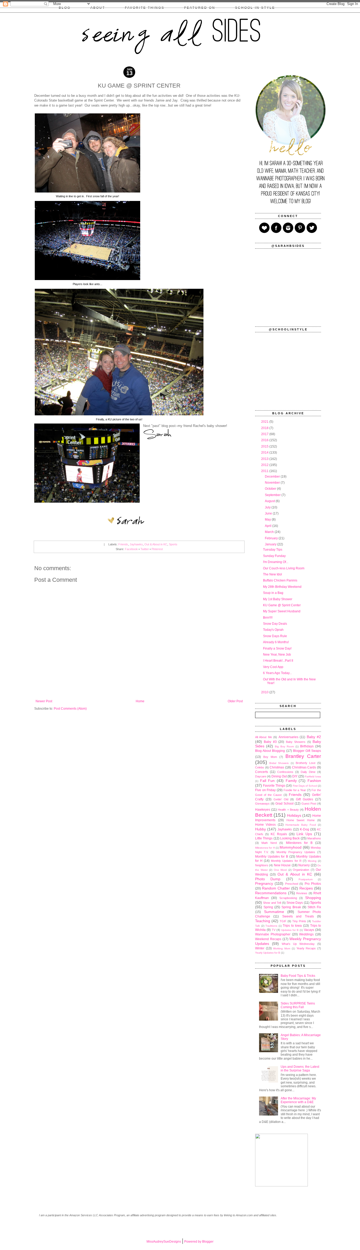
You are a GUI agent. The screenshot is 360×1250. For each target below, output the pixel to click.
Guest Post (308, 803)
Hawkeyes (262, 809)
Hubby (260, 829)
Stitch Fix (314, 907)
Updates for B (290, 930)
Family (291, 780)
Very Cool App (273, 667)
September (273, 495)
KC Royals (279, 834)
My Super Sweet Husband (281, 611)
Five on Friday (265, 790)
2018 (265, 428)
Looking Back (290, 838)
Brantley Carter (303, 756)
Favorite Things (274, 785)
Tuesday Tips (272, 549)
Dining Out (279, 776)
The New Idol (272, 574)
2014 (265, 452)
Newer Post (44, 701)
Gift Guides (304, 799)
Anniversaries (288, 737)
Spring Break (291, 907)
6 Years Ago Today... (277, 673)
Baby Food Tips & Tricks (298, 976)
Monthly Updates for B (271, 856)
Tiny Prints (299, 921)
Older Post (235, 701)
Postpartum (306, 879)
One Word (280, 869)
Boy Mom (270, 756)
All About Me (263, 737)
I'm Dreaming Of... (275, 562)
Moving (312, 860)
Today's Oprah (273, 630)
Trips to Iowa (292, 925)
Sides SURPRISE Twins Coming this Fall (298, 1005)
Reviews (301, 893)
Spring (268, 907)
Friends (123, 544)
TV (273, 929)
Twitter (144, 549)
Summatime (274, 912)
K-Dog (304, 829)
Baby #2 (314, 737)
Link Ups (304, 834)
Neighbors (261, 865)
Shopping (313, 898)
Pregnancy (264, 883)
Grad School (284, 803)
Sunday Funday (274, 556)
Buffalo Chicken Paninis (280, 580)
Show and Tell (272, 902)
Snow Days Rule (275, 636)
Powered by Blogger (198, 1241)
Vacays (309, 930)
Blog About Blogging (270, 751)
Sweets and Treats (298, 916)
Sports (173, 544)
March (270, 532)
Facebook (131, 549)
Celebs (259, 767)
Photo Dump (267, 879)
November (273, 482)
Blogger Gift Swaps (307, 751)
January (271, 544)
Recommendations (270, 893)
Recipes (306, 888)
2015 (265, 446)
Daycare (260, 776)
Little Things (264, 838)
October (271, 489)
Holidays (294, 815)
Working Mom (281, 948)
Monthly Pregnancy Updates (295, 852)
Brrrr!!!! (268, 617)
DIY (295, 776)
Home (140, 701)
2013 (265, 459)
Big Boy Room (284, 746)
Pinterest (157, 549)
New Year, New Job (277, 654)
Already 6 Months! (276, 642)
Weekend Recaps (268, 939)
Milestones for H (265, 847)
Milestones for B (299, 843)
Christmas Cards (304, 767)
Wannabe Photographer (272, 934)
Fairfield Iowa (313, 776)
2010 (265, 692)
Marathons (314, 838)
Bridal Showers (279, 763)
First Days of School (305, 785)
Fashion (314, 780)
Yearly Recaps (306, 948)
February (272, 538)
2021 (265, 422)
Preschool (291, 883)
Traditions (271, 925)
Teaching (262, 921)
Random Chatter (276, 888)
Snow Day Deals (275, 624)
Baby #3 (270, 742)
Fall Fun (267, 780)
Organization (301, 869)
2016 (265, 440)
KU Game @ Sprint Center (282, 605)
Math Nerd (269, 842)
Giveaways (262, 803)
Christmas (277, 767)
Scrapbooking (288, 898)
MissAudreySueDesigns (164, 1241)
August (270, 501)
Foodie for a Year (295, 790)
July (268, 507)
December (273, 476)
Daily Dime (308, 771)
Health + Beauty (288, 809)
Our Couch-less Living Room (283, 568)
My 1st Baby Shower (277, 599)
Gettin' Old (281, 799)
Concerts (261, 772)
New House (282, 865)
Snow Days (294, 903)
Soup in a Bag (273, 593)
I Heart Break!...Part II (278, 660)
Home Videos (265, 824)
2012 (265, 465)
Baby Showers (295, 741)
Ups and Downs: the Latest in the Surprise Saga (300, 1068)
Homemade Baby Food (300, 824)
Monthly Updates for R (286, 860)
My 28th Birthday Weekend (282, 587)
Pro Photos (313, 884)
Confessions (285, 771)
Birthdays (307, 746)
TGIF (283, 921)
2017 (265, 434)
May (268, 519)
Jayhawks (136, 544)
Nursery (304, 865)
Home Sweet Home (300, 820)
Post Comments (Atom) (70, 708)
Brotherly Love (305, 763)
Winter (259, 948)
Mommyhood (290, 847)
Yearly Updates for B (267, 952)
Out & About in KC (155, 544)
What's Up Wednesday (298, 943)
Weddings (306, 934)
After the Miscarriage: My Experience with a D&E (298, 1100)
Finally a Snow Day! (277, 648)
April (268, 526)
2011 (265, 471)
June (269, 513)
